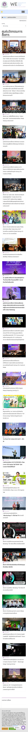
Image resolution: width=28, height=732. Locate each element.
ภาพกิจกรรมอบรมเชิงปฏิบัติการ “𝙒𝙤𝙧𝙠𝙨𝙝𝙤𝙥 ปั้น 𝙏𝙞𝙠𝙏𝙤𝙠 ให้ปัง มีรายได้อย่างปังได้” (13, 515)
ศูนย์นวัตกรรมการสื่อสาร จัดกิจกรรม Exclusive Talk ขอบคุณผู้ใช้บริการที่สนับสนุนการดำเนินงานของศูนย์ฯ (13, 144)
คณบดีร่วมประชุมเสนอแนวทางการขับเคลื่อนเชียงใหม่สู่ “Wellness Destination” (12, 255)
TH (23, 12)
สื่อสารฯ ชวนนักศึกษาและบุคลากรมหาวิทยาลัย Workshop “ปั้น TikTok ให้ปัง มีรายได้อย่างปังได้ (14, 542)
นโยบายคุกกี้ (15, 726)
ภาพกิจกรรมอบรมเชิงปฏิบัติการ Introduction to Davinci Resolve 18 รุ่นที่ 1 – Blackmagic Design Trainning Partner (13, 661)
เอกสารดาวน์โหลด (6, 700)
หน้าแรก (4, 17)
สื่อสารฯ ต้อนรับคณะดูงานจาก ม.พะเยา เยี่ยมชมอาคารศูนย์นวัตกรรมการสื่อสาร (13, 612)
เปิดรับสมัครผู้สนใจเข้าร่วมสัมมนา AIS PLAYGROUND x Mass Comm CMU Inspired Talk (13, 490)
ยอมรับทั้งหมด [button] (12, 729)
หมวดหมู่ (3, 23)
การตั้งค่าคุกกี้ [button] (5, 728)
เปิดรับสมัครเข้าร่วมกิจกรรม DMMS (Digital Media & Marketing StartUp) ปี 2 (13, 389)
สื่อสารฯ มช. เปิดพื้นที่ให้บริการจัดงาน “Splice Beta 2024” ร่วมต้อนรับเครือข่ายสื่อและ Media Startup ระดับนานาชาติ (13, 118)
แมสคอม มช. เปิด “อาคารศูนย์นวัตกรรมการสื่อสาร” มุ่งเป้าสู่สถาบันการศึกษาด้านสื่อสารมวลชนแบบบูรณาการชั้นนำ (12, 687)
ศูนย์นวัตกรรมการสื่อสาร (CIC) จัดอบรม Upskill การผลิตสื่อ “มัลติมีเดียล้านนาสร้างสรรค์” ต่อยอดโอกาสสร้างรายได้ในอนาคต (14, 636)
